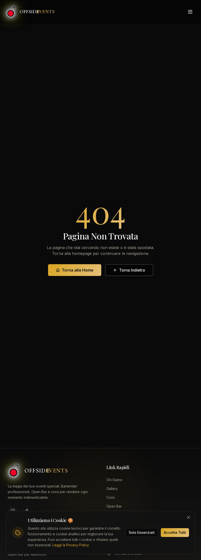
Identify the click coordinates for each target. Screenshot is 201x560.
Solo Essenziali (142, 532)
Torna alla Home (77, 270)
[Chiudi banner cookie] (188, 517)
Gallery (112, 488)
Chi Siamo (114, 480)
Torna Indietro (132, 270)
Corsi (110, 497)
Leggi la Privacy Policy (70, 545)
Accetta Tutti (175, 532)
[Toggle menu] (190, 12)
